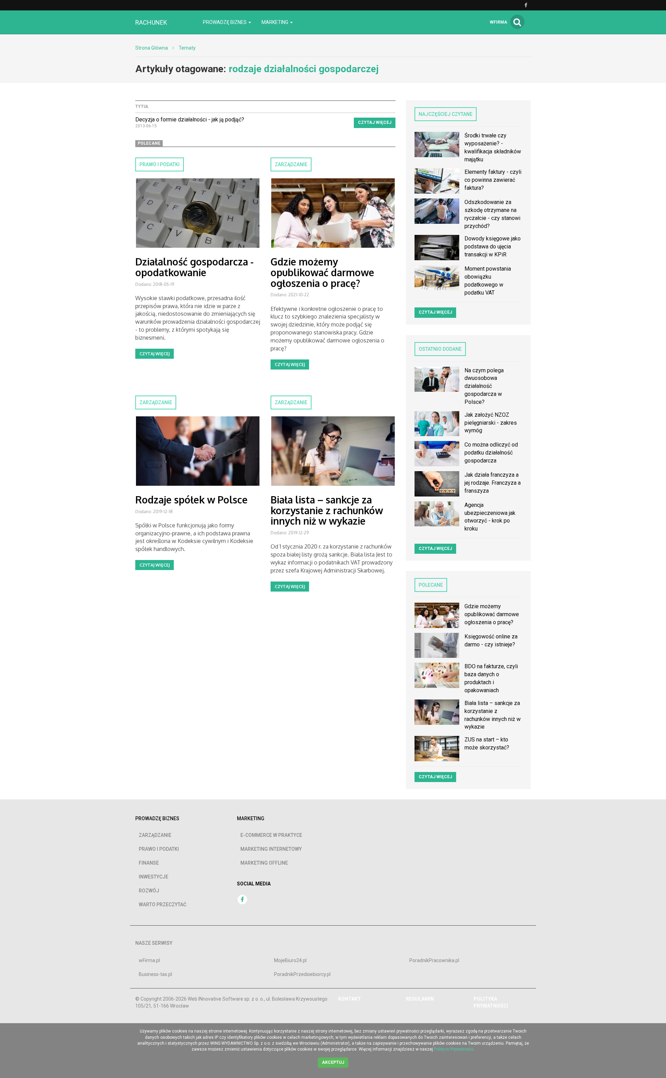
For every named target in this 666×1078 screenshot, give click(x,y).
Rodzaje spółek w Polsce (191, 499)
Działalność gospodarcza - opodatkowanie (194, 267)
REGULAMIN (420, 999)
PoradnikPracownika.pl (434, 960)
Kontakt (349, 999)
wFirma (498, 22)
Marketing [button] (275, 22)
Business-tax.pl (155, 974)
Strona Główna (151, 48)
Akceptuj (333, 1062)
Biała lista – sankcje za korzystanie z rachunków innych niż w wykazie (327, 510)
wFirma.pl (149, 960)
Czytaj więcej (374, 122)
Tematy (187, 48)
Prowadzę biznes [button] (225, 22)
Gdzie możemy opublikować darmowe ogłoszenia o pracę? (322, 272)
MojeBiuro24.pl (290, 960)
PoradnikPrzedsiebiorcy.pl (302, 974)
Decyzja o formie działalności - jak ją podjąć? (189, 119)
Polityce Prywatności (453, 1049)
